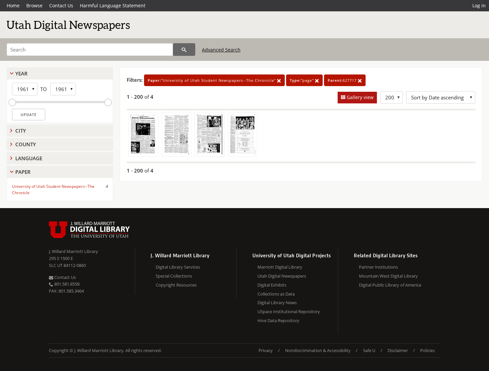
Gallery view (359, 97)
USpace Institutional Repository (288, 311)
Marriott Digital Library (279, 267)
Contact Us (61, 5)
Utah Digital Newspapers (281, 276)
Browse (34, 5)
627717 (343, 80)
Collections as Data (276, 294)
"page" (302, 80)
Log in (479, 5)
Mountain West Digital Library (388, 276)
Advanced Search (221, 50)
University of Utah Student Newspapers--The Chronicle (53, 189)
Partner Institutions (378, 267)
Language (28, 158)
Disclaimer (398, 350)
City (20, 130)
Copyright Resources (176, 285)
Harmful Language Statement (112, 5)
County (25, 144)
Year (21, 73)
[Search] (184, 49)
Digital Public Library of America (390, 285)
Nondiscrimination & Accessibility (318, 350)
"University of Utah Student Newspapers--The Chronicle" (212, 80)
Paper (23, 172)
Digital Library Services (178, 267)
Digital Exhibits (271, 285)
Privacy (265, 350)
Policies (427, 350)
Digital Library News (277, 303)
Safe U (369, 350)
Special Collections (174, 276)
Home (13, 5)
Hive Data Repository (278, 320)
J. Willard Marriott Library (73, 251)
